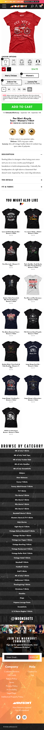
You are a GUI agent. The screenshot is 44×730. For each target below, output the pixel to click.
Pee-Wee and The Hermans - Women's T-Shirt (33, 299)
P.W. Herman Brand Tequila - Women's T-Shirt (33, 333)
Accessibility (12, 689)
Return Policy (11, 678)
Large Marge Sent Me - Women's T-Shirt (33, 366)
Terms (11, 682)
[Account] (36, 7)
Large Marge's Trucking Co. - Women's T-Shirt (11, 400)
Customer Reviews (11, 671)
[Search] (32, 6)
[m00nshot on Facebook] (18, 717)
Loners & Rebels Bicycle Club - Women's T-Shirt (11, 233)
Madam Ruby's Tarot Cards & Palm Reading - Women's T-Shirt (11, 366)
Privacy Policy (11, 686)
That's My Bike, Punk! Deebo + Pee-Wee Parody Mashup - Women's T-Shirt (33, 266)
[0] (40, 6)
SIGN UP (34, 657)
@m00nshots (22, 618)
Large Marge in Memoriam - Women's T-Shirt (33, 400)
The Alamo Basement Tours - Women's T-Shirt (11, 333)
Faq (32, 675)
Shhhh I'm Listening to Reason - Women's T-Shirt (11, 432)
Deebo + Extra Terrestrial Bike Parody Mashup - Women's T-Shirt (11, 300)
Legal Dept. (11, 693)
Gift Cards (11, 675)
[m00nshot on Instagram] (4, 629)
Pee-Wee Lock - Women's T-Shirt (11, 265)
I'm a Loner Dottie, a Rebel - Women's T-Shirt (33, 233)
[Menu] (4, 6)
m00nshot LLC (13, 727)
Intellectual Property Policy (12, 696)
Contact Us (32, 671)
